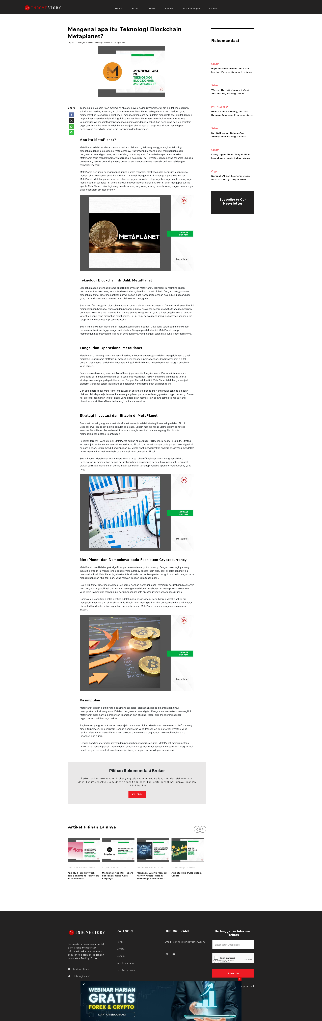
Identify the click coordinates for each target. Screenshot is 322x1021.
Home (118, 8)
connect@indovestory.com (189, 941)
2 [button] (139, 885)
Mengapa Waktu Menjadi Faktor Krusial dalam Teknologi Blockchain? (119, 876)
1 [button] (134, 885)
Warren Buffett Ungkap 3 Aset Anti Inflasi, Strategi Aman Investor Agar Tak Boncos (230, 91)
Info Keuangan (191, 8)
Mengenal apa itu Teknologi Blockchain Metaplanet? (101, 42)
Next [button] (201, 827)
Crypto (152, 8)
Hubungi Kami (81, 976)
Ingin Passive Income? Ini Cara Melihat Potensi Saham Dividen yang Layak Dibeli (230, 70)
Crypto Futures (126, 970)
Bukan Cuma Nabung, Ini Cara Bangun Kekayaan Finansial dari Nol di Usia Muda (231, 113)
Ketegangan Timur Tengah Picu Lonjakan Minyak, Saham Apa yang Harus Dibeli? (230, 156)
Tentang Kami (81, 969)
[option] (85, 860)
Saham (169, 8)
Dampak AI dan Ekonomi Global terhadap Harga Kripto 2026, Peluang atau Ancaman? (231, 177)
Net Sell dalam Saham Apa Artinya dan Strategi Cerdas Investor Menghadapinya (228, 134)
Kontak (213, 8)
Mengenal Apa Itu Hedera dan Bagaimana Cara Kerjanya (84, 876)
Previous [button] (195, 827)
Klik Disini (137, 794)
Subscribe (233, 973)
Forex (134, 8)
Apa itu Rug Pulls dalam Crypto (154, 874)
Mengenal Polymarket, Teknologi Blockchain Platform (186, 876)
